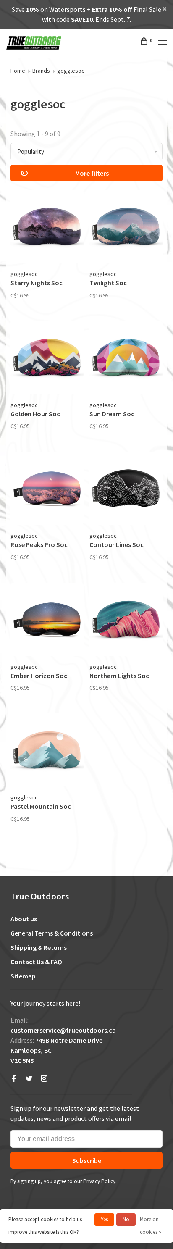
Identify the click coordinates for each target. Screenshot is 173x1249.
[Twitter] (29, 1079)
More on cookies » (150, 1226)
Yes (104, 1219)
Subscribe (86, 1160)
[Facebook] (13, 1079)
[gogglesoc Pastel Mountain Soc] (47, 751)
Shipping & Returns (38, 947)
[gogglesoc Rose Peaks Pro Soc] (47, 489)
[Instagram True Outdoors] (44, 1079)
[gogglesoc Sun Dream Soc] (126, 359)
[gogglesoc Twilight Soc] (126, 228)
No (126, 1219)
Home (17, 70)
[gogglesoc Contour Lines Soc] (126, 489)
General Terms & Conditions (51, 933)
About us (23, 919)
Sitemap (23, 976)
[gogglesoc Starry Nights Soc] (47, 228)
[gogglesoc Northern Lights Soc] (126, 620)
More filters (92, 173)
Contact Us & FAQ (36, 961)
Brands (41, 70)
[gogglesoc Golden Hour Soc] (47, 359)
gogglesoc (70, 70)
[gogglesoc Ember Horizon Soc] (47, 620)
